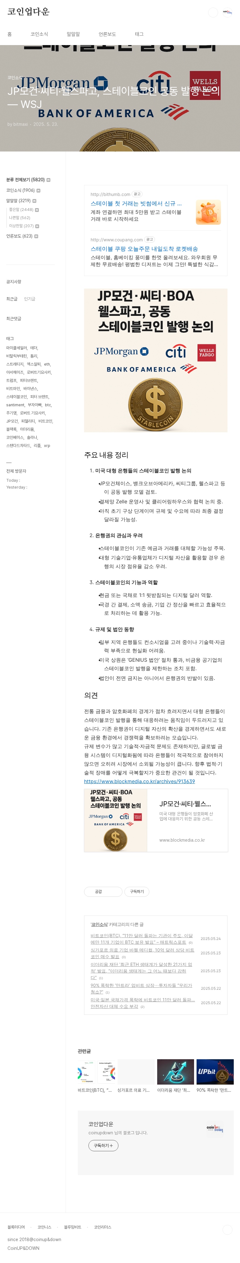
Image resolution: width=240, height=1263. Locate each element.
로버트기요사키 (39, 372)
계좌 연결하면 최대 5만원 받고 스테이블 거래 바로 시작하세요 (136, 215)
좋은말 (21, 209)
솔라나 (32, 437)
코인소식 (39, 34)
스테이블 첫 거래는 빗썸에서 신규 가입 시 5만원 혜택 (137, 203)
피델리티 (28, 421)
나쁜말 (19, 217)
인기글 (29, 298)
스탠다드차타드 (18, 445)
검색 (213, 12)
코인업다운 (28, 12)
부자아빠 (35, 405)
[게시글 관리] (115, 891)
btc (48, 405)
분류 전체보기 (25, 179)
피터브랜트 (28, 380)
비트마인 (13, 388)
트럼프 (11, 380)
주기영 (11, 413)
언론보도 (107, 34)
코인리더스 (102, 1227)
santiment (15, 405)
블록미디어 (16, 1227)
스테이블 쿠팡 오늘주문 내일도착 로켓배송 (144, 248)
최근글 (12, 298)
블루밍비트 (72, 1227)
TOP (227, 1230)
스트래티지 (14, 364)
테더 (33, 348)
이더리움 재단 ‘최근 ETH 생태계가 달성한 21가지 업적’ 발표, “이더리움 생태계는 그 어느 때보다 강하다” (141, 971)
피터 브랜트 (39, 396)
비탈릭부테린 (16, 356)
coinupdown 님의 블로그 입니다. (118, 1132)
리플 (37, 445)
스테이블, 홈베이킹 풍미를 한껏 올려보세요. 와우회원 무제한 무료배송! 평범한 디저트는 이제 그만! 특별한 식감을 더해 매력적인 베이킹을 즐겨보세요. (155, 261)
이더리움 (27, 429)
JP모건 (12, 421)
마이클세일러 (16, 348)
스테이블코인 (16, 396)
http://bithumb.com (110, 194)
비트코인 (45, 421)
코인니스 (44, 1227)
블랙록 (11, 429)
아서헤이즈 (14, 372)
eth (47, 364)
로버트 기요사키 (32, 413)
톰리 (33, 356)
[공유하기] (108, 891)
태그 (139, 34)
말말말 (73, 34)
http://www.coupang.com (117, 239)
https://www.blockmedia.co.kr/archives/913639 (139, 781)
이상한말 (21, 225)
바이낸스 (30, 388)
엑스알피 (34, 364)
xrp (47, 445)
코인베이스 (14, 437)
